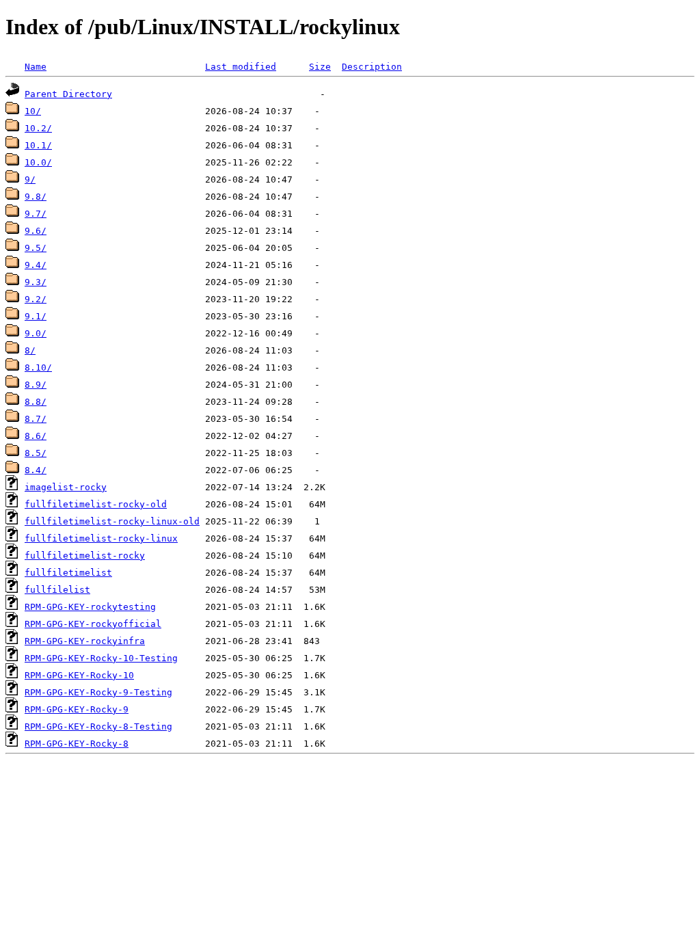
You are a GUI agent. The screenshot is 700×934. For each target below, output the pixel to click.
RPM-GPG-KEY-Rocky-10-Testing (101, 658)
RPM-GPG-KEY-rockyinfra (85, 641)
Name (35, 67)
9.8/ (35, 196)
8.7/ (35, 419)
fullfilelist (57, 590)
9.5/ (35, 248)
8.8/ (35, 402)
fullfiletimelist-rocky (85, 555)
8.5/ (35, 453)
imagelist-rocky (66, 487)
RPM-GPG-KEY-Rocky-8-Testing (98, 726)
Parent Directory (68, 94)
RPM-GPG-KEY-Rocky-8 (77, 743)
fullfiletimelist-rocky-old (96, 504)
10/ (33, 111)
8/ (30, 350)
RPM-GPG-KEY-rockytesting (90, 607)
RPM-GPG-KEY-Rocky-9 (77, 709)
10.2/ (38, 128)
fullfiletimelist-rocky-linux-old (112, 521)
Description (372, 67)
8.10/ (38, 367)
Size (320, 67)
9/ (30, 179)
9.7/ (35, 214)
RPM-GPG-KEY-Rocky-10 (79, 675)
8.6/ (35, 436)
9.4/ (35, 265)
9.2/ (35, 299)
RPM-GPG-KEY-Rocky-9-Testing (98, 692)
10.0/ (38, 162)
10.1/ (38, 145)
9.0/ (35, 333)
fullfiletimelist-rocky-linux (101, 538)
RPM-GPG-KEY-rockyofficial (93, 624)
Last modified (240, 67)
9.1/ (35, 316)
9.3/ (35, 282)
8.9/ (35, 384)
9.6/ (35, 231)
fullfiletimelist (68, 573)
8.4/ (35, 470)
